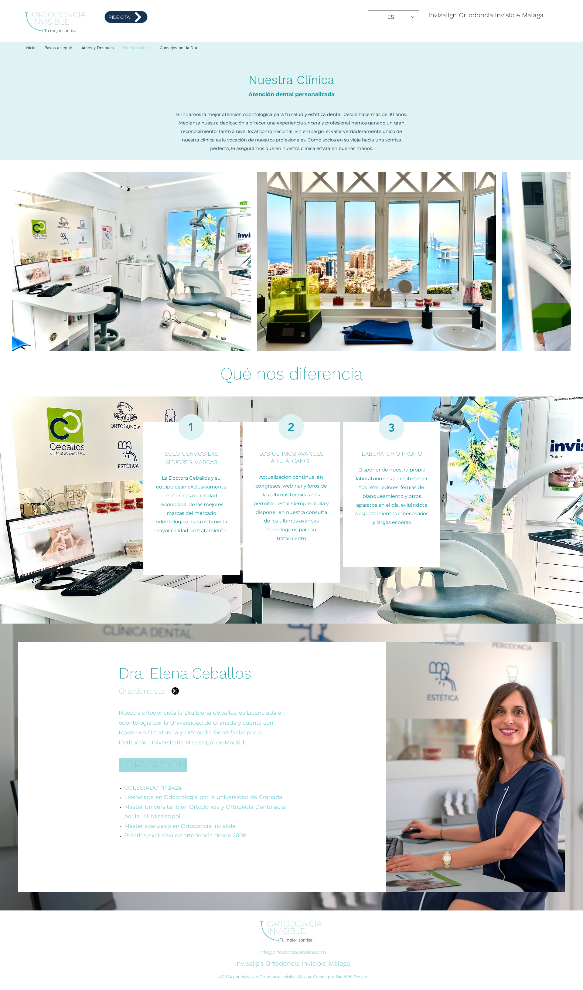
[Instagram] (175, 691)
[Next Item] (559, 262)
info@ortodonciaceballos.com (292, 952)
